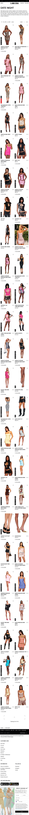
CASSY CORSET (18, 134)
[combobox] (16, 801)
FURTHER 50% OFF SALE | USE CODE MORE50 (14, 1)
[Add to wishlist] (13, 25)
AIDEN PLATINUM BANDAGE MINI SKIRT (20, 77)
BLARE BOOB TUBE (5, 564)
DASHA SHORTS (18, 333)
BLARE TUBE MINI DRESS (5, 390)
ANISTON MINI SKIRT (5, 134)
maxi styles (24, 14)
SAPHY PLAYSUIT (5, 651)
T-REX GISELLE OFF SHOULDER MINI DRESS (20, 507)
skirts (2, 12)
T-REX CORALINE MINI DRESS (6, 334)
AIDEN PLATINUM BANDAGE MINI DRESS (20, 247)
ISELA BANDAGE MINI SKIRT (20, 106)
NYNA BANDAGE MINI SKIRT (20, 623)
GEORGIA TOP (18, 218)
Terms (21, 809)
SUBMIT (22, 811)
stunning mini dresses (15, 14)
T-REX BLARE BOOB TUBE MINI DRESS (19, 306)
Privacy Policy (17, 809)
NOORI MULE (18, 536)
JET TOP (3, 218)
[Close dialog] (27, 787)
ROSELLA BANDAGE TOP (20, 651)
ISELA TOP (17, 160)
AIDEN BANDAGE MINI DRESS (6, 449)
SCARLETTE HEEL (19, 389)
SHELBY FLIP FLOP (5, 536)
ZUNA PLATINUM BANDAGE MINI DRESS (20, 449)
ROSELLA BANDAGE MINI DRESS (5, 161)
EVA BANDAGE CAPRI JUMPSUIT (6, 106)
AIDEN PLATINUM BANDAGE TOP (5, 47)
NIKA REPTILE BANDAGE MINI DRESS (20, 47)
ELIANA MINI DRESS (5, 246)
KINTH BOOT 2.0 (18, 419)
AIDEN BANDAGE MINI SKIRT (6, 737)
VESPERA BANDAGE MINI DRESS (5, 507)
